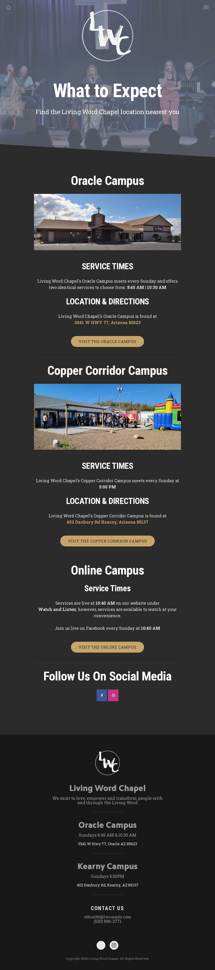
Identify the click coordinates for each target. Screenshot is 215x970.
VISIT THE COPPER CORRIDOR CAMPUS (107, 541)
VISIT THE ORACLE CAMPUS (107, 341)
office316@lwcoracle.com (107, 916)
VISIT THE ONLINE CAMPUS (107, 647)
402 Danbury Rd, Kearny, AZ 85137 (107, 885)
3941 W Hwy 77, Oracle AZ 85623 (107, 843)
